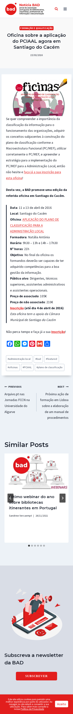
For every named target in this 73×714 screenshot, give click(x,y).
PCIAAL (27, 367)
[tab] (29, 546)
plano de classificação (49, 367)
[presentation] (36, 471)
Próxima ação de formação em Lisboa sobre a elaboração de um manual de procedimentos (54, 402)
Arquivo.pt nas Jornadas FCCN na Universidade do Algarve (17, 399)
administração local (19, 359)
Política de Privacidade (32, 709)
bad (38, 359)
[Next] (63, 498)
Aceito (61, 704)
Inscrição (17, 308)
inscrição (58, 332)
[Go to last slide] (10, 498)
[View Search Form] (56, 9)
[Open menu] (65, 9)
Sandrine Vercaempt (20, 515)
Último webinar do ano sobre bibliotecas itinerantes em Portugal (33, 502)
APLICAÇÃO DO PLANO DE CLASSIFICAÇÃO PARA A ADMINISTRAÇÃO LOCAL (34, 225)
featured (51, 359)
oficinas (13, 367)
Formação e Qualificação (36, 28)
